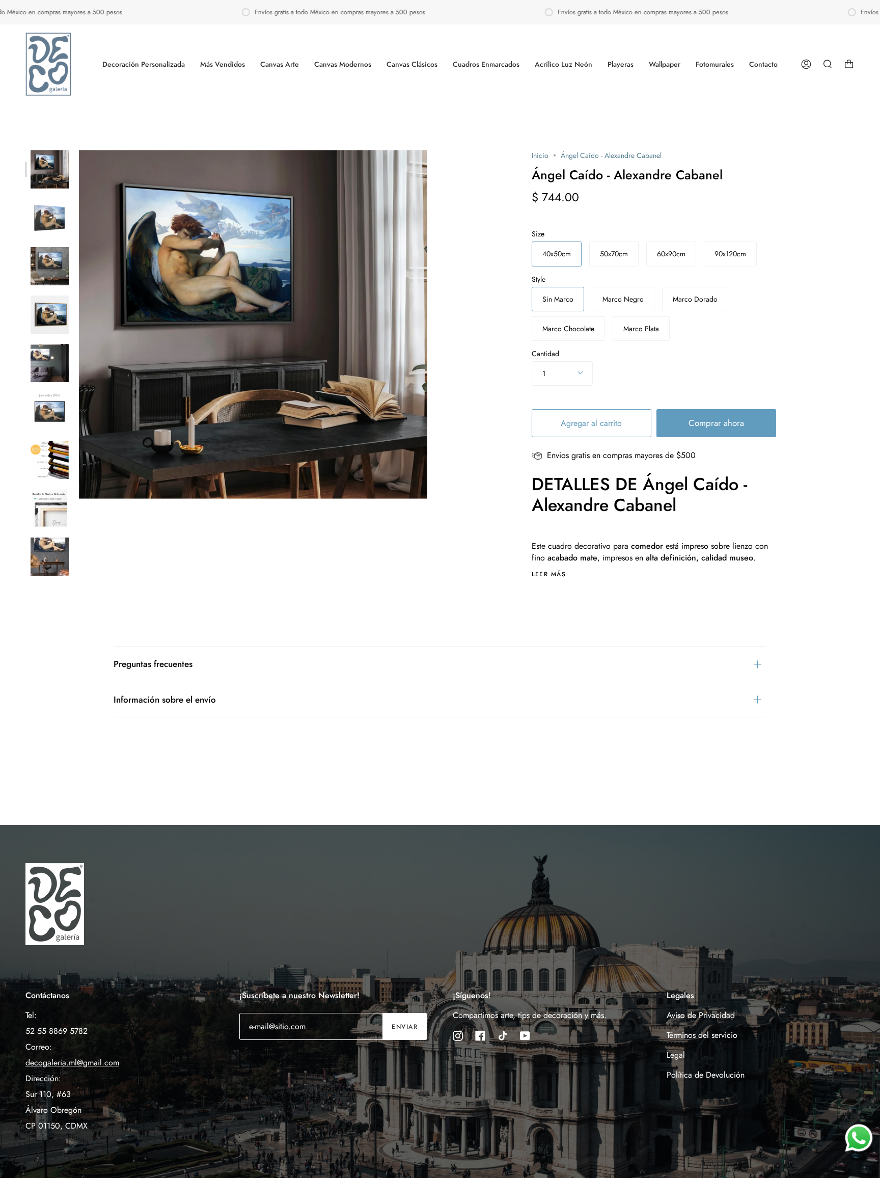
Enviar (405, 1026)
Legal (676, 1055)
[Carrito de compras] (849, 64)
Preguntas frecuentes (153, 664)
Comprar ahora (716, 423)
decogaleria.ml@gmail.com (72, 1062)
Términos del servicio (702, 1035)
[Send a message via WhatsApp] (859, 1138)
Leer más (549, 574)
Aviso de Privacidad (701, 1015)
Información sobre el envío (165, 699)
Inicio (540, 155)
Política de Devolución (706, 1075)
